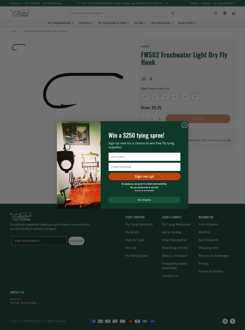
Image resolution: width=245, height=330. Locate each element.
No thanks (144, 200)
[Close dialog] (184, 125)
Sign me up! (144, 176)
